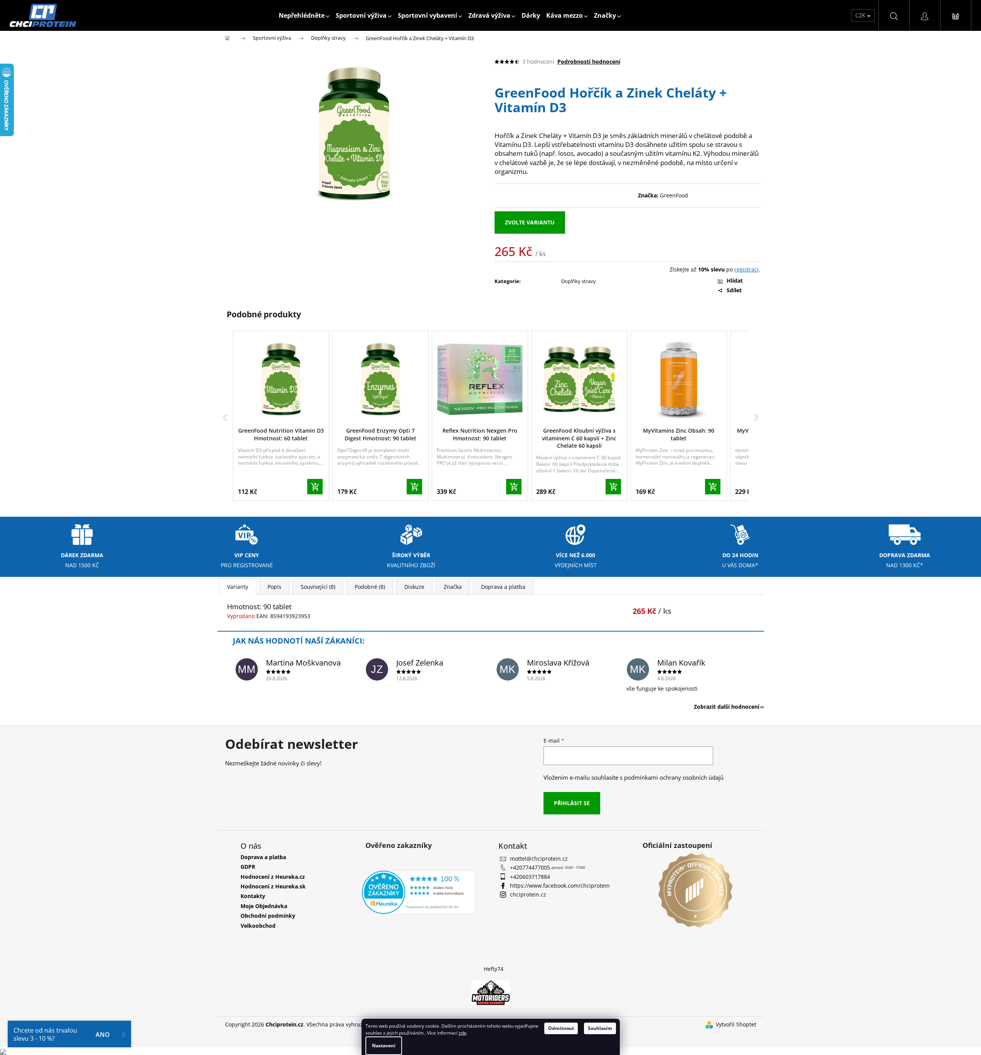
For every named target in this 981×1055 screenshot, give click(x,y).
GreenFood (674, 195)
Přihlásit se (572, 803)
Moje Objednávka (264, 906)
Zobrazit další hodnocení (726, 706)
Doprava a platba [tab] (503, 586)
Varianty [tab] (237, 586)
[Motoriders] (490, 992)
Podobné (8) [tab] (370, 586)
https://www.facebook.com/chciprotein (560, 885)
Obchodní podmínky (268, 915)
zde (462, 1033)
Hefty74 (493, 968)
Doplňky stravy (578, 281)
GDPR (248, 867)
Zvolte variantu (530, 222)
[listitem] (281, 416)
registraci (746, 269)
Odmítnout (561, 1028)
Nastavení (383, 1045)
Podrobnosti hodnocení (588, 61)
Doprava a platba (263, 857)
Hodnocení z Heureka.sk (273, 886)
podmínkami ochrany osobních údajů (674, 778)
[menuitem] (304, 15)
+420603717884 (530, 876)
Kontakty (253, 896)
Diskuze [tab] (414, 586)
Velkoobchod (258, 926)
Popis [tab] (274, 586)
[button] (225, 417)
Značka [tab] (453, 586)
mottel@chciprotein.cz (539, 858)
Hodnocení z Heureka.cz (273, 877)
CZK (861, 15)
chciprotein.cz (528, 894)
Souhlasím (600, 1028)
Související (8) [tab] (318, 586)
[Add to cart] (315, 486)
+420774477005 (531, 867)
